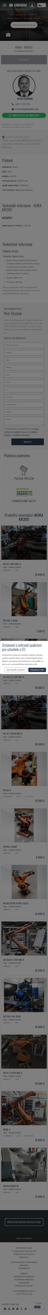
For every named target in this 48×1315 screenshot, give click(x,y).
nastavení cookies (16, 670)
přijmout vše (37, 670)
